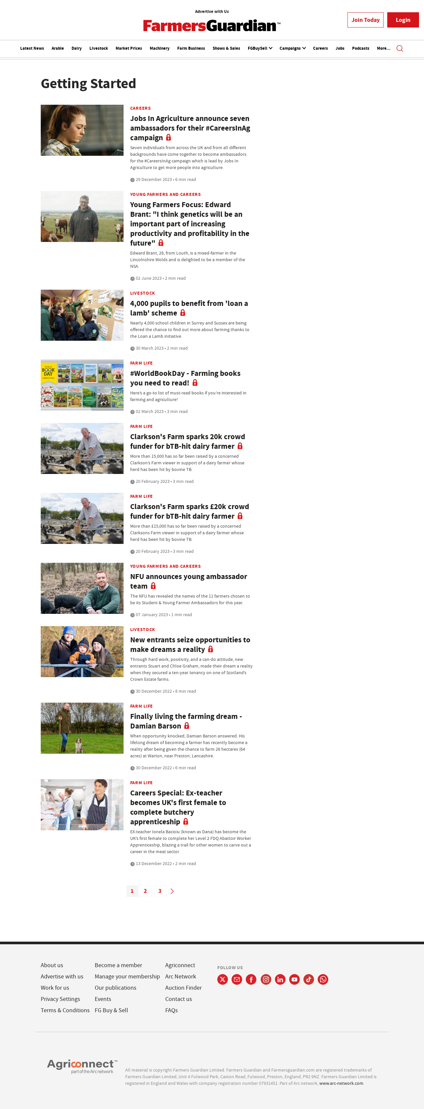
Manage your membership (127, 976)
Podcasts (360, 48)
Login (403, 20)
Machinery (160, 48)
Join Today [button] (365, 20)
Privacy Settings (60, 999)
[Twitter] (222, 979)
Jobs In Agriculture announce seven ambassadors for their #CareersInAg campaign (190, 128)
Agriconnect (180, 965)
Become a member (118, 965)
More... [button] (384, 48)
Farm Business (191, 48)
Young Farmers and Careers (165, 194)
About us (52, 965)
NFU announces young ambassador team (188, 581)
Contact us (178, 999)
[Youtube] (294, 979)
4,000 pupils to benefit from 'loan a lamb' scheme (189, 308)
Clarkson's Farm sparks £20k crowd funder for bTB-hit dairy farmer (189, 511)
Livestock (98, 48)
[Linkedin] (280, 979)
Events (103, 999)
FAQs (171, 1010)
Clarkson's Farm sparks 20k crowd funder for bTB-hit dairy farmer (187, 441)
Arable (58, 48)
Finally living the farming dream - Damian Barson (186, 721)
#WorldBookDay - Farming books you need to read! (185, 378)
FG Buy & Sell (111, 1010)
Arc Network (180, 976)
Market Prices (129, 48)
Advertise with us (62, 976)
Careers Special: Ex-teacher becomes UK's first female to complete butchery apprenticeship (178, 807)
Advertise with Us (212, 11)
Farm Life (141, 363)
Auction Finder (183, 988)
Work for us (55, 988)
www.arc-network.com (341, 1083)
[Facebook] (251, 979)
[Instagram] (266, 979)
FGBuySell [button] (258, 48)
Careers (320, 48)
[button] (400, 49)
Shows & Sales (226, 48)
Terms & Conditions (65, 1010)
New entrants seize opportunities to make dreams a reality (190, 645)
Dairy (77, 48)
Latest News (32, 48)
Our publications (115, 988)
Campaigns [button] (291, 48)
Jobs (340, 48)
